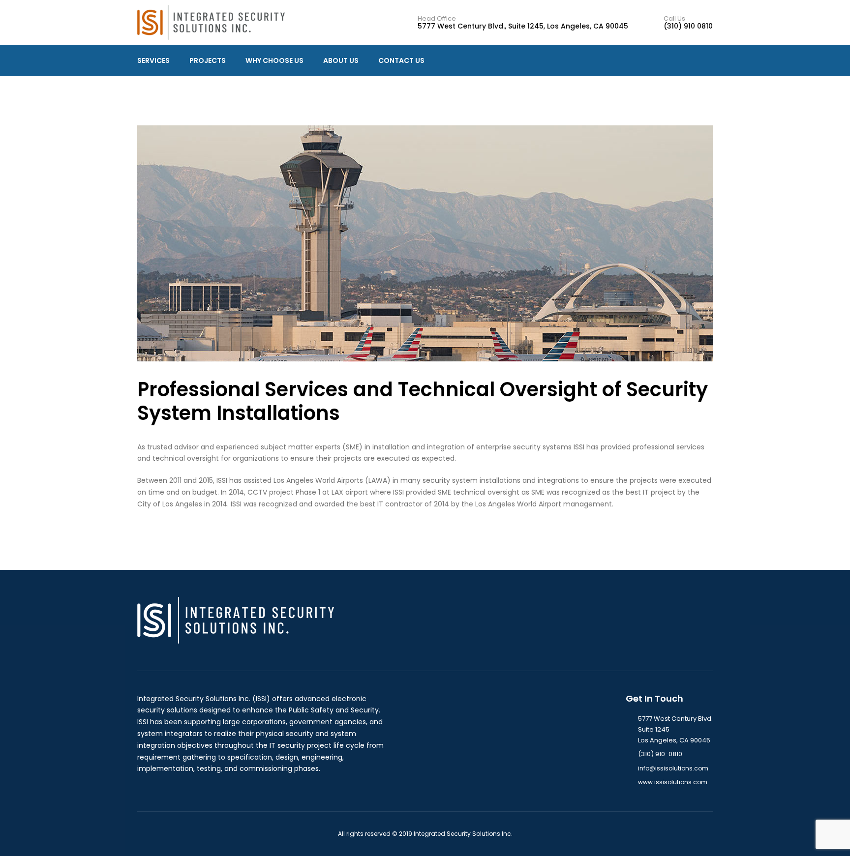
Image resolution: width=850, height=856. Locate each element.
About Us (341, 60)
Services (153, 60)
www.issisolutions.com (672, 782)
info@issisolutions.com (673, 768)
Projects (207, 60)
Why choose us (274, 60)
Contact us (401, 60)
